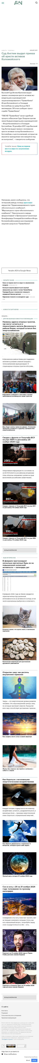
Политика (11, 50)
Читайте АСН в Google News (19, 271)
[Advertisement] (19, 26)
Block (28, 1060)
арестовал (28, 203)
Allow (34, 1060)
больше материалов (10, 550)
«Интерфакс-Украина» (7, 1039)
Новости (4, 50)
